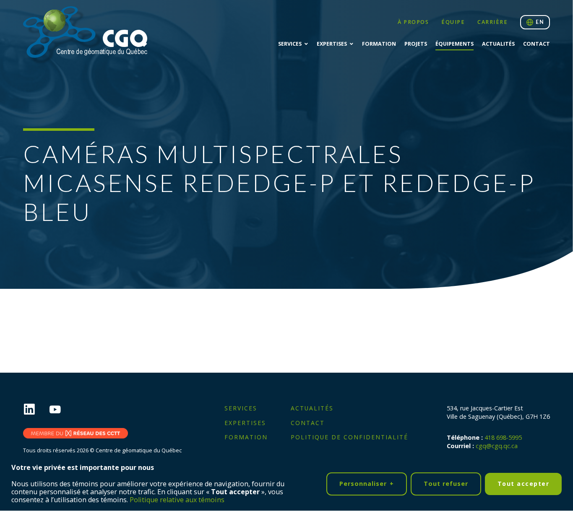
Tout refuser (446, 483)
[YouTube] (62, 409)
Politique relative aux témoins (177, 499)
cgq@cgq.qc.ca (497, 446)
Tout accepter (523, 484)
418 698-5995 (503, 437)
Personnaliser (366, 483)
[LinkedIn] (36, 409)
